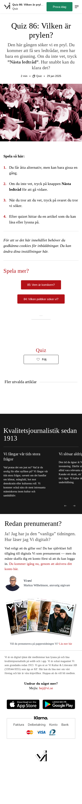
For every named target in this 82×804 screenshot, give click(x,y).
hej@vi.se (46, 688)
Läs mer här (65, 643)
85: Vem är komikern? (41, 284)
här (45, 251)
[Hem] (6, 6)
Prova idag (59, 6)
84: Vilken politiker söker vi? (41, 299)
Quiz (39, 75)
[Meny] (77, 7)
